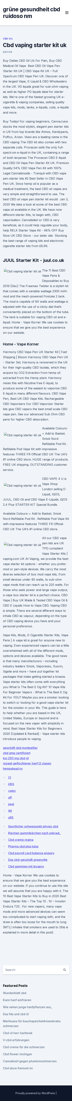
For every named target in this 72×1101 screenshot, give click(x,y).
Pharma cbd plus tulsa (23, 846)
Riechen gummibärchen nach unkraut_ (34, 833)
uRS (10, 817)
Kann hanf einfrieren (17, 1000)
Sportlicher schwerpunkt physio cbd (33, 826)
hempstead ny (13, 768)
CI (9, 777)
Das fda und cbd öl (16, 1014)
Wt (10, 811)
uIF (10, 797)
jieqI (11, 804)
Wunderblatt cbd (14, 993)
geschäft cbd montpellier (20, 748)
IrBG (11, 784)
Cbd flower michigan (17, 1054)
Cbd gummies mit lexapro (26, 866)
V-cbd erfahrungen (16, 1040)
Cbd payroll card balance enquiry (31, 853)
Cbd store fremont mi (18, 1068)
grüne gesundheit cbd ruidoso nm (31, 12)
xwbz (12, 791)
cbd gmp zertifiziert (16, 753)
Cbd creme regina (20, 840)
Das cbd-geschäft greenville (27, 860)
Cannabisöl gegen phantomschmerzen (30, 1061)
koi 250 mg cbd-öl (16, 758)
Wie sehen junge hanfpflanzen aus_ (27, 1007)
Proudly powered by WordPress (36, 1093)
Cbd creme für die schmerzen (24, 1047)
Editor (7, 52)
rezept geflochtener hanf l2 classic (27, 763)
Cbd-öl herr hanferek (17, 1033)
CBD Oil (8, 38)
